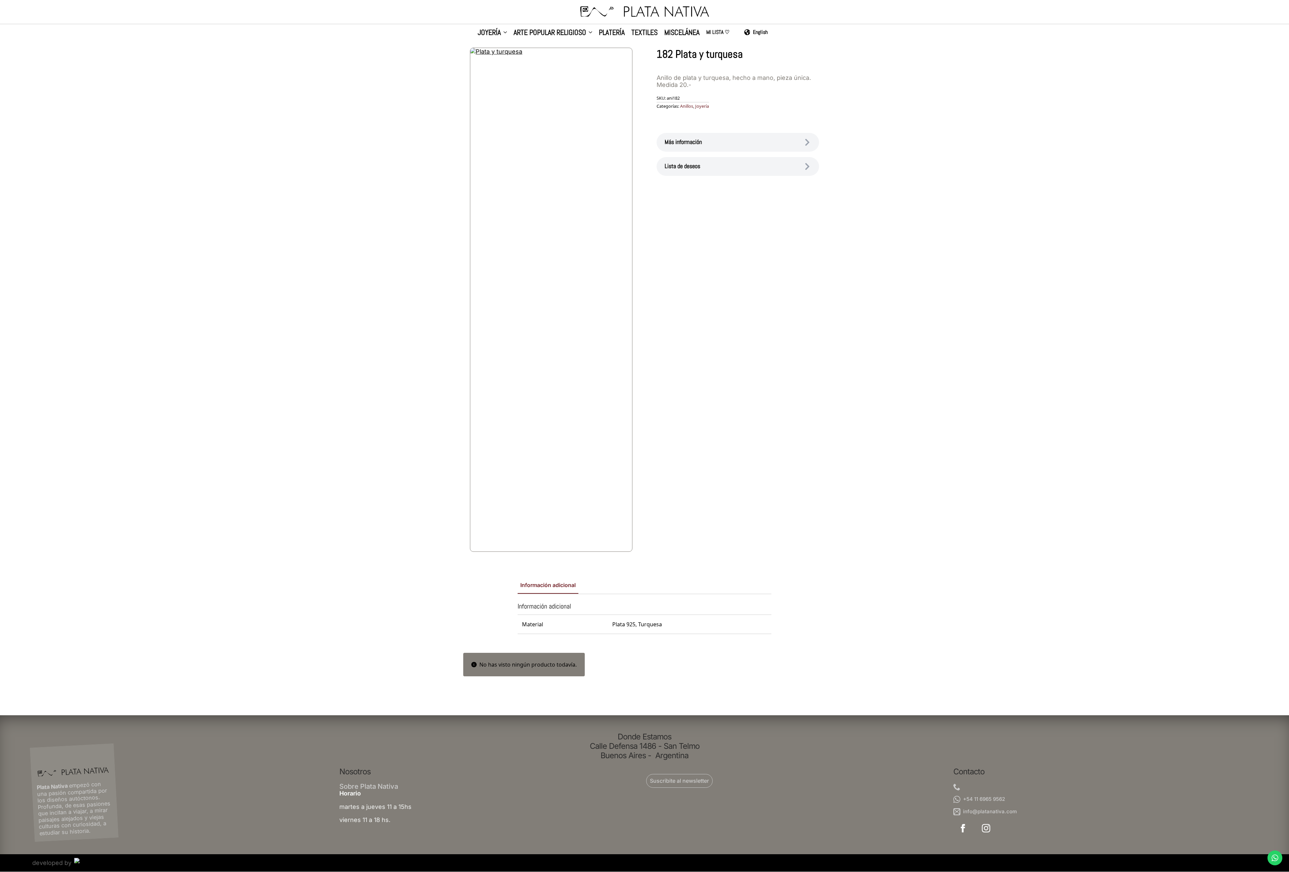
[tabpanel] (644, 618)
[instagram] (986, 828)
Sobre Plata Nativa (368, 786)
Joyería (489, 33)
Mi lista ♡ (717, 33)
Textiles (644, 33)
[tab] (548, 585)
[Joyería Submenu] (504, 33)
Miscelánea (682, 33)
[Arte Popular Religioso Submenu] (589, 33)
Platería (612, 33)
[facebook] (962, 828)
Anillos (686, 106)
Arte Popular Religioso (550, 33)
